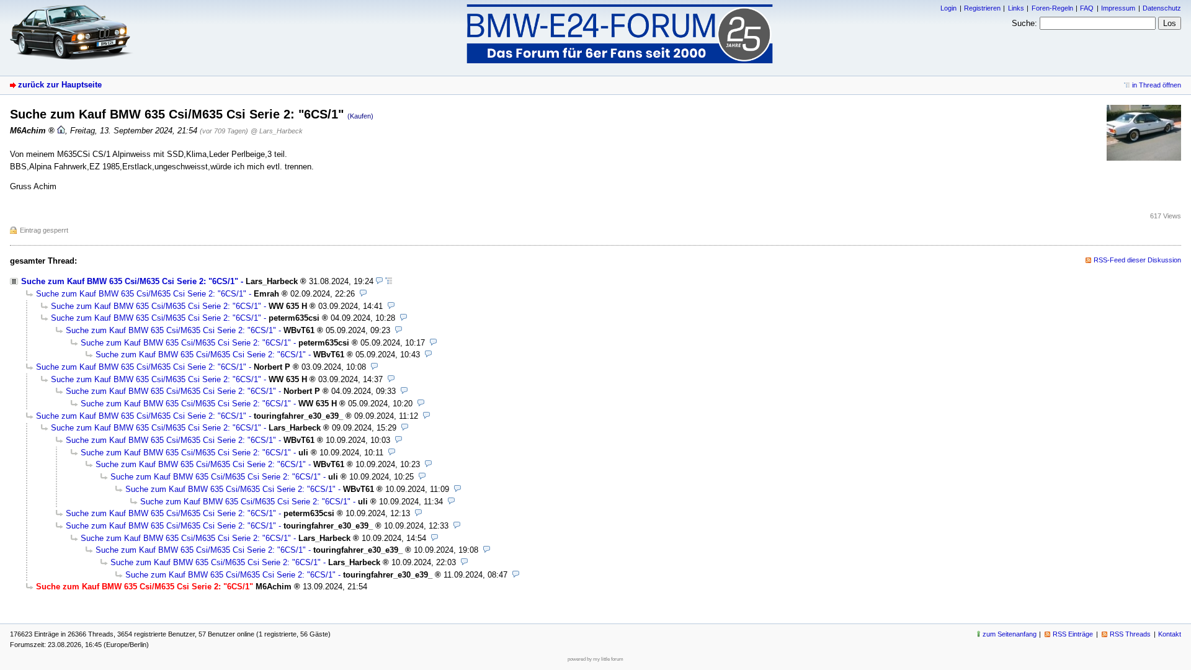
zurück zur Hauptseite (60, 84)
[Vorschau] (379, 281)
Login (948, 8)
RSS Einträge (1073, 634)
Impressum (1118, 8)
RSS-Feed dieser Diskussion (1137, 260)
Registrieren (982, 8)
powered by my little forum (595, 659)
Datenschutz (1162, 8)
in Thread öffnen (1156, 85)
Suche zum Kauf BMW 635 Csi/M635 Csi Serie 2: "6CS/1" (129, 281)
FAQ (1087, 8)
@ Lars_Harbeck (277, 131)
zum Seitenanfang (1010, 634)
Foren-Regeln (1052, 8)
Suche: (1024, 23)
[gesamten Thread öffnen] (388, 281)
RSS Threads (1130, 634)
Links (1016, 8)
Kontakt (1169, 634)
